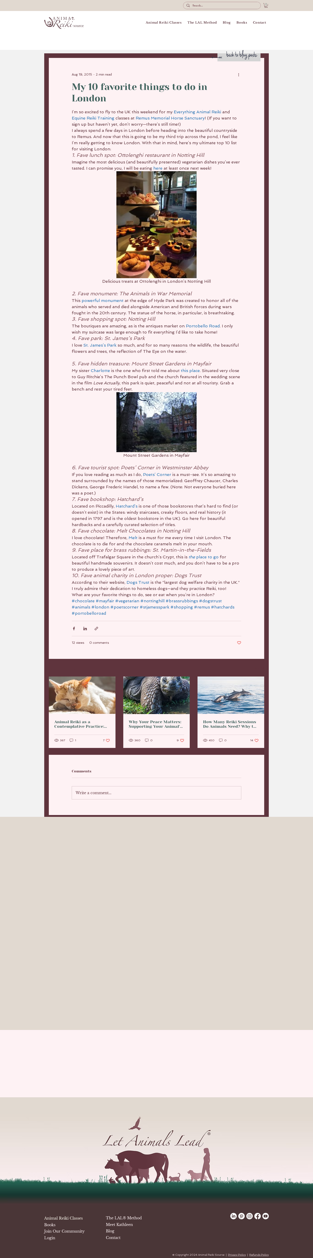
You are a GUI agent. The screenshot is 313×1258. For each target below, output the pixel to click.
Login (49, 1238)
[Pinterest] (241, 1216)
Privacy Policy (237, 1254)
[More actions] (238, 74)
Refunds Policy (259, 1254)
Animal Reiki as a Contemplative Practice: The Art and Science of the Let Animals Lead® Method (81, 724)
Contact (113, 1237)
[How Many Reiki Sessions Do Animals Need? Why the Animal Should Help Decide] (231, 695)
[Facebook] (257, 1216)
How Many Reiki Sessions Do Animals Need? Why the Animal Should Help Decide (230, 724)
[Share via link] (96, 628)
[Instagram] (249, 1216)
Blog (110, 1231)
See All (259, 668)
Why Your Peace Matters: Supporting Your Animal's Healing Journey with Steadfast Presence (155, 724)
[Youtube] (265, 1216)
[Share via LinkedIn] (85, 628)
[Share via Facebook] (74, 628)
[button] (266, 5)
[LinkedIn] (233, 1216)
